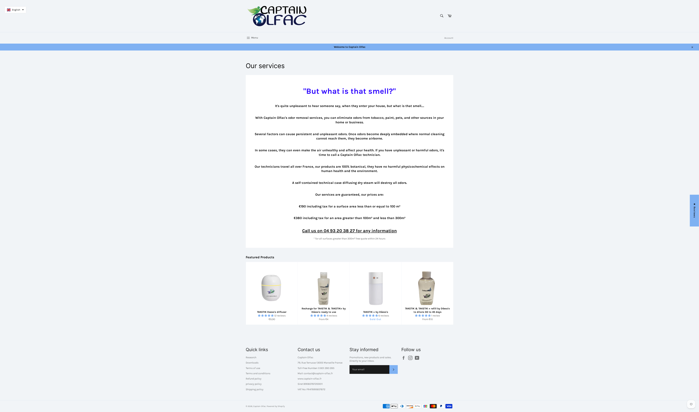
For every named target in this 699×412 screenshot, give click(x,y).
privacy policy (254, 383)
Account (448, 38)
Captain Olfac (259, 406)
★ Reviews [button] (694, 210)
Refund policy (253, 378)
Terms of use (253, 368)
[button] (266, 315)
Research (251, 357)
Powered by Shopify (276, 406)
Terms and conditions (258, 373)
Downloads (252, 362)
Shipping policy (254, 389)
